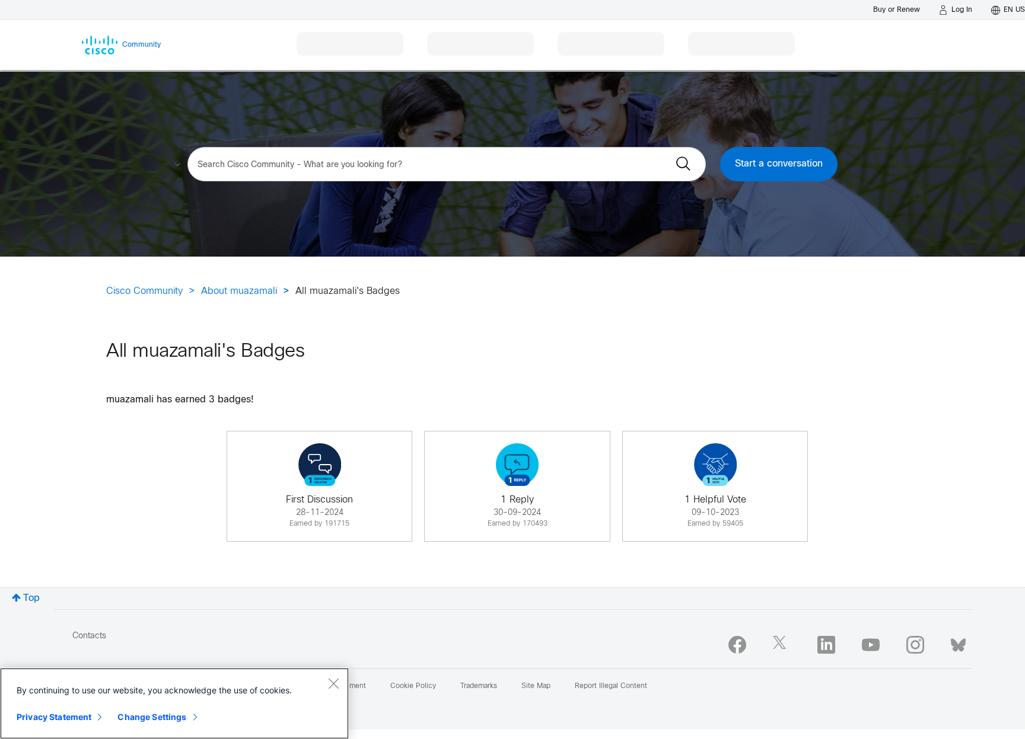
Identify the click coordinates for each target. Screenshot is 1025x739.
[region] (174, 703)
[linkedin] (826, 645)
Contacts (89, 636)
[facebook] (737, 645)
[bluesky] (958, 642)
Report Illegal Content (611, 686)
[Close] (333, 683)
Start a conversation (779, 163)
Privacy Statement (54, 717)
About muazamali (239, 291)
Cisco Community (144, 291)
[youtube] (871, 645)
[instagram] (915, 645)
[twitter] (782, 645)
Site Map (535, 686)
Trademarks (478, 686)
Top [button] (31, 598)
